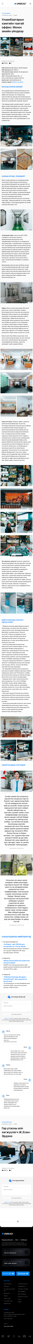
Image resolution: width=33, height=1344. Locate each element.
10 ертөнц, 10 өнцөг (23, 1289)
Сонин (19, 1299)
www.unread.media (8, 1326)
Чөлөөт (6, 1295)
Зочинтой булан (7, 1122)
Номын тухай (7, 1298)
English (19, 1301)
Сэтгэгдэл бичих (16, 1014)
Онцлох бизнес (8, 1283)
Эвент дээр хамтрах (13, 1262)
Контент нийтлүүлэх (13, 1252)
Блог (16, 1240)
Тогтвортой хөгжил (23, 1283)
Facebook (20, 82)
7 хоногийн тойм (8, 1301)
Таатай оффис (6, 13)
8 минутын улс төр (23, 1296)
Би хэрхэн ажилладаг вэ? (9, 1289)
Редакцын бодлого (7, 1240)
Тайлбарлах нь (22, 1286)
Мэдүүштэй (7, 1293)
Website (14, 82)
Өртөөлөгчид (7, 1303)
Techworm (6, 1286)
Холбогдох (24, 1240)
